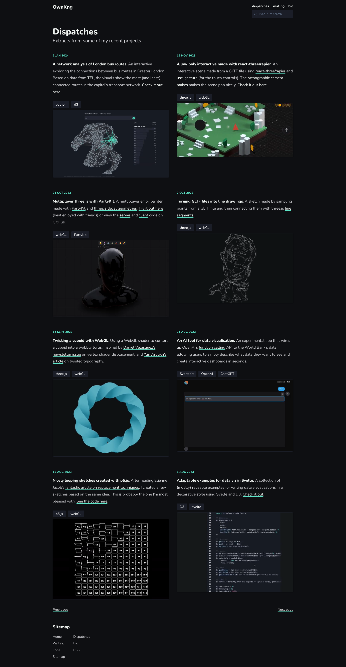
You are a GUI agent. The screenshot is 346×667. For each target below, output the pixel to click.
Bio (75, 643)
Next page (285, 609)
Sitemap (59, 656)
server (125, 215)
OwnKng (63, 7)
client (143, 215)
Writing (58, 643)
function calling (212, 347)
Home (57, 636)
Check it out (253, 494)
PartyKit (78, 208)
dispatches (260, 6)
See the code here (91, 501)
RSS (76, 650)
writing (279, 6)
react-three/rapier (270, 71)
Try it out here (151, 208)
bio (290, 6)
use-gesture (187, 78)
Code (56, 650)
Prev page (60, 609)
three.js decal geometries (115, 208)
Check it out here (252, 85)
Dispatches (81, 636)
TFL (90, 78)
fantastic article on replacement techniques (102, 487)
